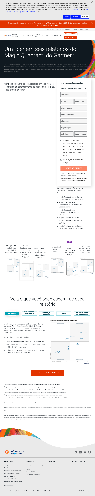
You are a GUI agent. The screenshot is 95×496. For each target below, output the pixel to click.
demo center (70, 37)
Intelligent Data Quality (9, 476)
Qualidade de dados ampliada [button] (12, 313)
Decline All (75, 17)
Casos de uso (37, 35)
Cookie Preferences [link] (27, 491)
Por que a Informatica (15, 35)
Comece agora (31, 461)
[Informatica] (7, 35)
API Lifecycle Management (33, 474)
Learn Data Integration (78, 461)
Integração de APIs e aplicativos (12, 473)
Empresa (67, 29)
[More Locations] (63, 30)
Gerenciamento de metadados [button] (82, 313)
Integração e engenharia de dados (12, 470)
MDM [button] (64, 313)
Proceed (66, 17)
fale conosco (70, 33)
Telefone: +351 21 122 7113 (54, 29)
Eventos (51, 465)
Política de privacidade (15, 491)
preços (81, 29)
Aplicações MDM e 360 (10, 479)
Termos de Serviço (73, 180)
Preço (28, 477)
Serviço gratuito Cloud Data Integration (36, 465)
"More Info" (75, 9)
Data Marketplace (8, 485)
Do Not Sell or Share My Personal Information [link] (44, 491)
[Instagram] (89, 452)
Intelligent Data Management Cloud (13, 465)
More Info (84, 17)
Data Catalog (7, 467)
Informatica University (54, 467)
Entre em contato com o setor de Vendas (35, 468)
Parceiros (54, 35)
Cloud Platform (9, 461)
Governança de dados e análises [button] (29, 313)
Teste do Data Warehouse (33, 472)
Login (86, 29)
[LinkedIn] (80, 452)
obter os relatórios (49, 373)
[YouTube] (85, 452)
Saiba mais (54, 25)
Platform (29, 35)
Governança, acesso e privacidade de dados (13, 482)
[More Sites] (89, 30)
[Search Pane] (61, 36)
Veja (47, 35)
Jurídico (6, 491)
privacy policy (73, 175)
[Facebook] (76, 452)
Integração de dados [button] (46, 313)
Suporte (75, 29)
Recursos (52, 461)
